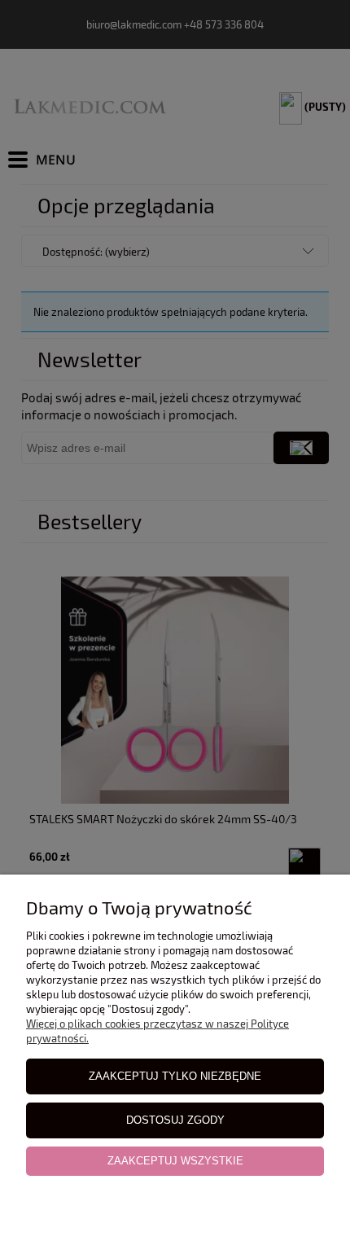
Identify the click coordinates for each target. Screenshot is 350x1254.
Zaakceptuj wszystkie (175, 1161)
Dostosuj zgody (175, 1120)
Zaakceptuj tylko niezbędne (175, 1076)
